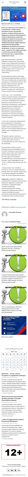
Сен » (21, 369)
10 (21, 359)
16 (17, 362)
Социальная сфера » (21, 223)
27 (7, 367)
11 (24, 359)
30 (17, 367)
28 (10, 367)
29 (14, 367)
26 (3, 367)
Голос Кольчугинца (7, 474)
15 (14, 362)
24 (21, 364)
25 (24, 364)
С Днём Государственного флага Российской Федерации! (13, 420)
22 (14, 364)
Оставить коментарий (8, 393)
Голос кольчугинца (14, 2)
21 (10, 364)
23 (17, 364)
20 (7, 364)
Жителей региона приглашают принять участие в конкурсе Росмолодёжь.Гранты (12, 398)
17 (21, 362)
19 (3, 364)
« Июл (7, 369)
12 (3, 362)
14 (10, 362)
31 (21, 367)
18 (24, 362)
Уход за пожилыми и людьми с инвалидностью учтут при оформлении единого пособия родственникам (12, 309)
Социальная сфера (21, 207)
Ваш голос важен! (7, 337)
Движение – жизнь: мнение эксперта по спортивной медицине (14, 374)
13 (7, 362)
